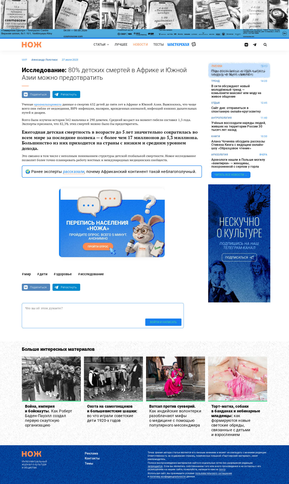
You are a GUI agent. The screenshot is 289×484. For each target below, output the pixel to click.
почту (222, 469)
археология (219, 154)
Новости (140, 44)
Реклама (91, 453)
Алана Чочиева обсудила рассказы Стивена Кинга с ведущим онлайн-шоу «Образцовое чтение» (238, 145)
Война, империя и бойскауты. (48, 416)
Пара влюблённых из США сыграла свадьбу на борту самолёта (238, 72)
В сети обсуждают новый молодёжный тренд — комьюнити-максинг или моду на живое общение (236, 91)
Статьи (99, 44)
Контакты (92, 458)
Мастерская (178, 44)
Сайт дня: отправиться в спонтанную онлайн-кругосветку (236, 109)
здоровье (64, 274)
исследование (92, 274)
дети (43, 274)
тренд (215, 81)
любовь (216, 66)
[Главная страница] (31, 45)
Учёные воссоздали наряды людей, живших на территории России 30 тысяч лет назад (238, 126)
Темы (89, 463)
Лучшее (121, 44)
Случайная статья (193, 44)
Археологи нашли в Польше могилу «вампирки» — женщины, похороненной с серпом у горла (238, 163)
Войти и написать (163, 322)
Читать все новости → (230, 174)
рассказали (74, 171)
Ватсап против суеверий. (175, 416)
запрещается (155, 466)
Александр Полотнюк (44, 59)
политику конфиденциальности (168, 476)
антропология (221, 117)
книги (215, 136)
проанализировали (48, 104)
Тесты (158, 44)
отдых (215, 103)
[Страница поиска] (265, 44)
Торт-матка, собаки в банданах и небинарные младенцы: (235, 420)
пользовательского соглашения (213, 473)
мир (24, 59)
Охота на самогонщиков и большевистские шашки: (112, 413)
